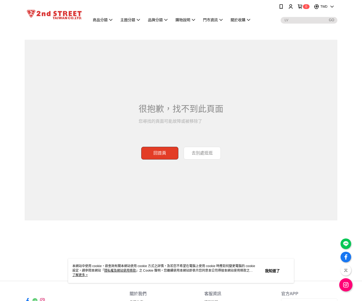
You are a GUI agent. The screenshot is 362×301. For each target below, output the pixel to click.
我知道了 (272, 271)
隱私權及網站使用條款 (120, 270)
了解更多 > (80, 275)
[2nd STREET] (54, 14)
